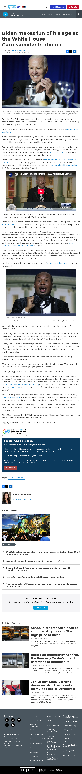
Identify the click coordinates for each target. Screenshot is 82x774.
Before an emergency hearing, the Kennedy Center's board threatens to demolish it (55, 658)
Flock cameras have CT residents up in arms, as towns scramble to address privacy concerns (41, 585)
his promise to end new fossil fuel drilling (20, 384)
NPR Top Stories (16, 478)
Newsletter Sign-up (53, 716)
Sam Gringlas (35, 692)
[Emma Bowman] (6, 498)
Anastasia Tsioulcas (37, 665)
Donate (74, 7)
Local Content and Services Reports (69, 751)
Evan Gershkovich (10, 224)
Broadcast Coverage (70, 721)
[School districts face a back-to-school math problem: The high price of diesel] (15, 633)
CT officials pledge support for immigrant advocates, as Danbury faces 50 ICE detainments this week (43, 553)
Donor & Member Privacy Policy (53, 753)
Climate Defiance (12, 387)
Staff (32, 730)
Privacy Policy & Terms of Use (52, 759)
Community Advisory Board (37, 739)
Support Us (34, 756)
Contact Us (34, 752)
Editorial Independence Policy (68, 740)
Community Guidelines (51, 737)
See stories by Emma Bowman (25, 500)
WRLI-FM (7, 743)
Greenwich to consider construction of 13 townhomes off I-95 (35, 561)
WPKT (18, 742)
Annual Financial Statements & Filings (70, 717)
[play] (5, 14)
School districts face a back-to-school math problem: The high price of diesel (55, 631)
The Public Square (69, 756)
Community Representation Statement (52, 731)
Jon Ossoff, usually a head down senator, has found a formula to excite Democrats (53, 685)
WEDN (11, 738)
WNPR (14, 742)
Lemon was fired (56, 152)
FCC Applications (69, 730)
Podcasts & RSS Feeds (52, 721)
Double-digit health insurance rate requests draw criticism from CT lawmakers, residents (38, 569)
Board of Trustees (36, 734)
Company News (35, 720)
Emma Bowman (17, 50)
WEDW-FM (7, 742)
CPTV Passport (52, 742)
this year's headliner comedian (64, 165)
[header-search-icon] (46, 7)
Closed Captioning (69, 726)
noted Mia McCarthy (11, 397)
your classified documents (59, 263)
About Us (33, 716)
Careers (33, 748)
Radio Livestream (53, 726)
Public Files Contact (9, 745)
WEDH (6, 738)
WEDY (6, 740)
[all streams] (79, 14)
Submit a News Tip (36, 761)
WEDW (16, 738)
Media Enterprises (36, 744)
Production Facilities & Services (70, 746)
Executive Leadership (34, 725)
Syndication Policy (69, 734)
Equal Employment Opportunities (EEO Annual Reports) (53, 747)
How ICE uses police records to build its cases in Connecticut (35, 577)
